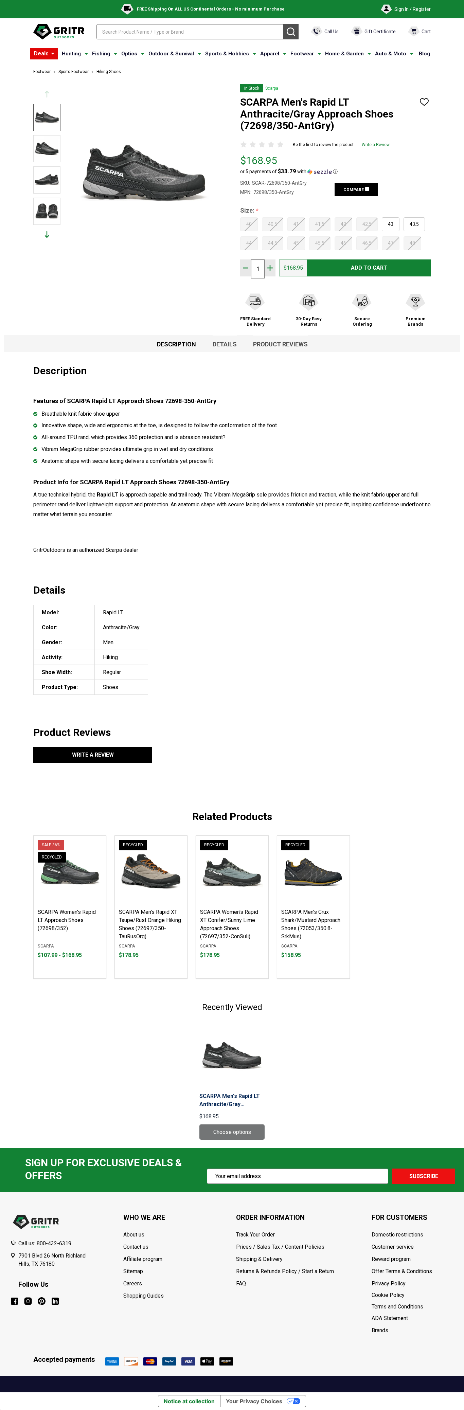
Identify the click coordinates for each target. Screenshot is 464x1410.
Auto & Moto (390, 54)
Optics (129, 54)
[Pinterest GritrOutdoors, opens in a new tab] (41, 1301)
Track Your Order (255, 1234)
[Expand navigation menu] (86, 54)
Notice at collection (189, 1401)
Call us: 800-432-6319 (44, 1243)
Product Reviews (280, 344)
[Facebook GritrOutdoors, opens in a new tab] (14, 1301)
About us (133, 1234)
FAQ (241, 1283)
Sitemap (133, 1271)
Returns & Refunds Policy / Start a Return (285, 1271)
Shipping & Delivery (259, 1259)
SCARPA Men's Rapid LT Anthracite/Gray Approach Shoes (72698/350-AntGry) (229, 1100)
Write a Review (376, 144)
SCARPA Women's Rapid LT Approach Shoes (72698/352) (67, 920)
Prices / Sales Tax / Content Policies (280, 1247)
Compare (354, 189)
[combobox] (189, 31)
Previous (46, 94)
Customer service (393, 1247)
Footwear (302, 54)
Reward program (391, 1259)
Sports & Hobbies (227, 54)
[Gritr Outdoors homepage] (58, 31)
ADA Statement (390, 1318)
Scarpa (271, 88)
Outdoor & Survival (171, 54)
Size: (249, 211)
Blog (424, 54)
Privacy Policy (413, 1284)
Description (176, 344)
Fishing (101, 54)
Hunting (71, 54)
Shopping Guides (143, 1295)
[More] (52, 53)
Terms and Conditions (413, 1307)
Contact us (135, 1247)
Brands (380, 1330)
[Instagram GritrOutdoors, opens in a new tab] (28, 1301)
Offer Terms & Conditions (402, 1271)
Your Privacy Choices (254, 1401)
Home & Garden (344, 54)
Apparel (269, 54)
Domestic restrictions (397, 1234)
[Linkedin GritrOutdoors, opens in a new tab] (55, 1301)
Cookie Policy (413, 1295)
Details (225, 344)
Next (46, 234)
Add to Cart (369, 268)
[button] (289, 171)
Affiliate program (142, 1259)
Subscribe (423, 1176)
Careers (132, 1283)
